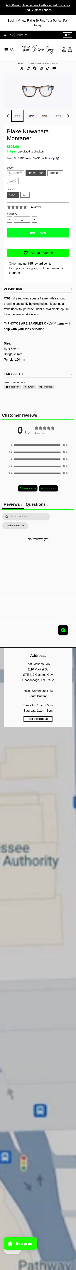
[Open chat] (63, 630)
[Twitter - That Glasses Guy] (21, 68)
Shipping (12, 151)
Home (21, 63)
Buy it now (38, 232)
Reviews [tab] (13, 504)
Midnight (55, 173)
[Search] (12, 49)
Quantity (12, 214)
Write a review (48, 488)
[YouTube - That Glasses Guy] (54, 68)
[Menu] (6, 49)
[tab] (37, 504)
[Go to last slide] (8, 116)
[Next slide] (68, 116)
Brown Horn (36, 173)
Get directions (38, 719)
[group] (17, 116)
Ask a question (28, 488)
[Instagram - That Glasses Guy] (41, 68)
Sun (24, 194)
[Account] (64, 49)
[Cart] (70, 49)
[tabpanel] (38, 548)
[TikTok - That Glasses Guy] (47, 68)
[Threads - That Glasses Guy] (28, 68)
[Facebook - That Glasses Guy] (34, 68)
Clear (12, 194)
